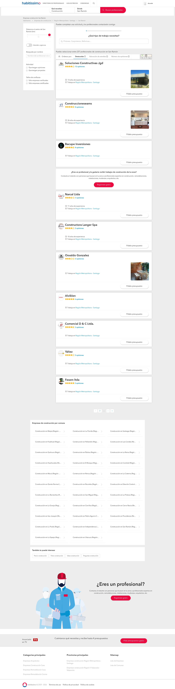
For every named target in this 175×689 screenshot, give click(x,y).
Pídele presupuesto (134, 94)
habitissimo (27, 20)
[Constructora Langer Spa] (61, 226)
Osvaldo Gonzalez (77, 255)
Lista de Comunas (116, 665)
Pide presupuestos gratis (134, 641)
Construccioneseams (78, 103)
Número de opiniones (119, 56)
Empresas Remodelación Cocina (35, 674)
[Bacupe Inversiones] (61, 146)
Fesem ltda (72, 380)
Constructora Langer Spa (81, 225)
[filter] (38, 35)
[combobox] (62, 10)
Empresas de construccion (42, 20)
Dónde (79, 9)
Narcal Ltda (72, 194)
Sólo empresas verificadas (38, 80)
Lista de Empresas (117, 661)
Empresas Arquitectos (31, 661)
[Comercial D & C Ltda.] (61, 325)
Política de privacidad (71, 685)
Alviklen (70, 296)
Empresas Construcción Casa (34, 665)
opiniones (80, 66)
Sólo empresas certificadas (39, 83)
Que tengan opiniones (37, 68)
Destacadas (79, 56)
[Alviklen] (61, 297)
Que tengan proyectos (37, 70)
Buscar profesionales (114, 10)
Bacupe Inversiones (77, 144)
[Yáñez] (61, 353)
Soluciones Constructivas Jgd (84, 63)
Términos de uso (55, 685)
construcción (40, 556)
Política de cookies (87, 685)
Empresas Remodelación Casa (34, 670)
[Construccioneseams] (61, 105)
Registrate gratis (104, 185)
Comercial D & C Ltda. (79, 324)
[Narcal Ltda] (61, 196)
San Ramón (81, 20)
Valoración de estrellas (97, 56)
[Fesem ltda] (61, 381)
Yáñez (69, 352)
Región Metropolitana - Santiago (64, 20)
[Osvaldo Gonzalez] (61, 257)
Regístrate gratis (121, 598)
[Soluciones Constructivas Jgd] (61, 65)
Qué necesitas (57, 9)
